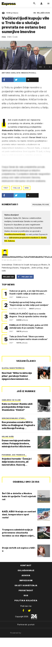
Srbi (27, 188)
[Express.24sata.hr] (9, 1)
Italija (16, 188)
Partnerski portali (26, 624)
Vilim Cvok (12, 37)
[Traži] (34, 3)
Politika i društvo (18, 309)
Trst (5, 188)
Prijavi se (8, 277)
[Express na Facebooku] (23, 610)
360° (11, 297)
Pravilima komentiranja (14, 234)
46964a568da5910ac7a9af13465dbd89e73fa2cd (27, 257)
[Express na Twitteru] (29, 610)
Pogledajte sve (41, 204)
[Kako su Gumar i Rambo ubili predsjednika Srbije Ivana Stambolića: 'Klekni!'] (44, 405)
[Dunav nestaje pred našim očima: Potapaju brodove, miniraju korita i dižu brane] (44, 442)
